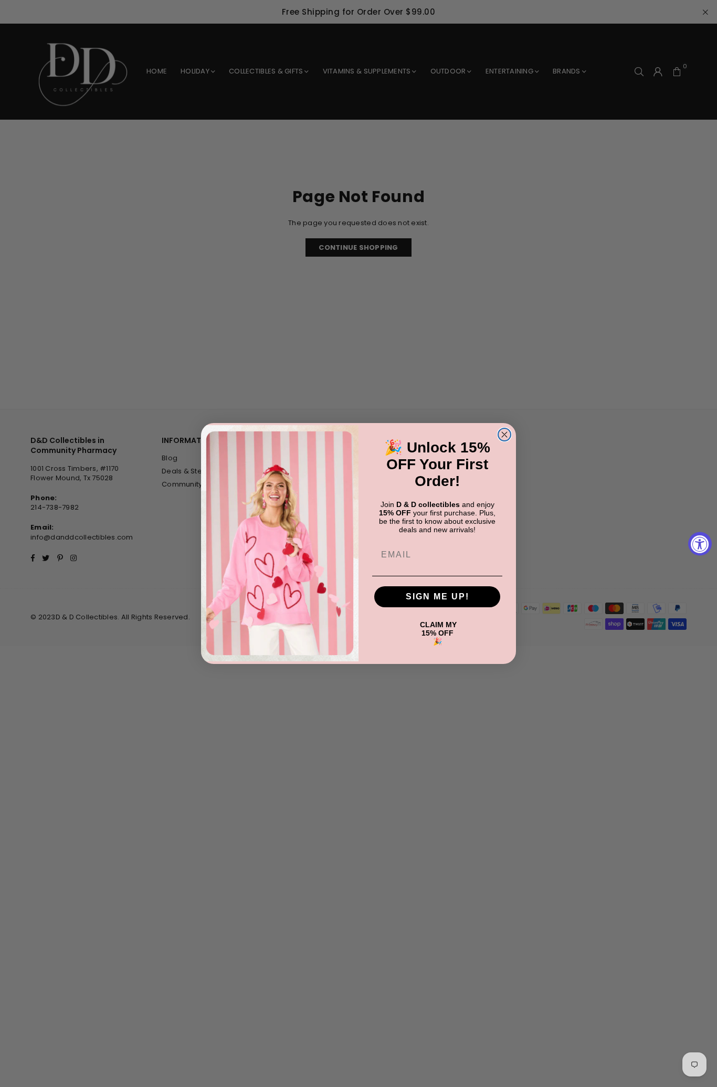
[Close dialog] (504, 434)
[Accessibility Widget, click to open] (700, 543)
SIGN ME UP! (437, 596)
